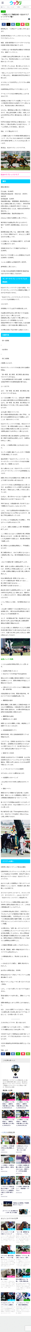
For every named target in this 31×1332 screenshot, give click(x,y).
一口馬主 (3, 11)
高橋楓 (15, 1077)
